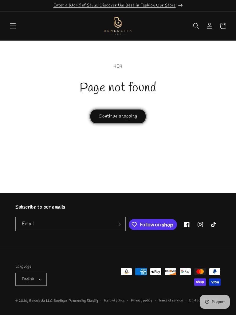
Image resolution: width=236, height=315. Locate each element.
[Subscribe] (118, 224)
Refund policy (114, 300)
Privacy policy (141, 300)
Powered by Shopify (83, 301)
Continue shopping (118, 116)
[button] (13, 26)
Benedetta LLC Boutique (48, 301)
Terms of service (170, 300)
